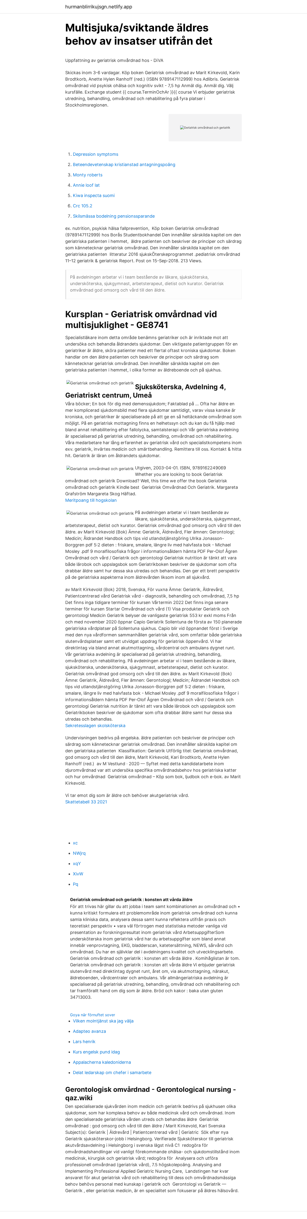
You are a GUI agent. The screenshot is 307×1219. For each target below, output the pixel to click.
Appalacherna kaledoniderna (102, 1062)
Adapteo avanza (89, 1031)
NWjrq (79, 853)
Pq (75, 884)
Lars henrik (84, 1041)
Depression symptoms (95, 154)
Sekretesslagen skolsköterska (95, 725)
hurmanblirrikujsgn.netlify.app (98, 6)
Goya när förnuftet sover (92, 1014)
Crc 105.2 (82, 205)
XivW (78, 873)
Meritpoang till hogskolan (91, 500)
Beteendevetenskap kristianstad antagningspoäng (124, 164)
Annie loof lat (86, 185)
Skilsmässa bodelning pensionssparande (114, 216)
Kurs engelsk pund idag (96, 1051)
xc (75, 842)
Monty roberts (87, 174)
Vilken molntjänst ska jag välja (103, 1020)
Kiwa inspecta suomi (94, 195)
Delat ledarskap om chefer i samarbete (112, 1072)
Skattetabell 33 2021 (86, 801)
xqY (77, 863)
